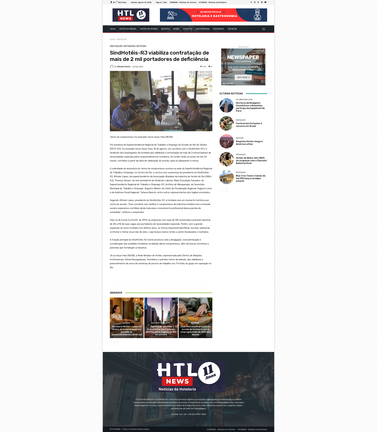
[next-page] (116, 343)
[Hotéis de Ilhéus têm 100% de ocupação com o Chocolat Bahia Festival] (226, 159)
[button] (263, 29)
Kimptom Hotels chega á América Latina (249, 142)
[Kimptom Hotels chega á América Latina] (226, 141)
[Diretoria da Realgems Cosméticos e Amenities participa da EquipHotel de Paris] (226, 105)
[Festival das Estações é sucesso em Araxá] (226, 123)
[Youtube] (265, 2)
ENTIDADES (129, 46)
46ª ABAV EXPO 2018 (244, 99)
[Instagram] (255, 2)
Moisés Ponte (123, 67)
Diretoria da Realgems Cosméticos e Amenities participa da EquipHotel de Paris (250, 107)
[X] (258, 2)
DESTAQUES (122, 39)
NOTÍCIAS (141, 46)
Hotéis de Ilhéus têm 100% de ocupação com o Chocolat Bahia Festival (251, 161)
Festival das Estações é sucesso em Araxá (249, 124)
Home (112, 39)
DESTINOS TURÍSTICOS (160, 323)
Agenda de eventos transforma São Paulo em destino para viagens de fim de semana (161, 330)
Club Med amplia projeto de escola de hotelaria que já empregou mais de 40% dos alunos (196, 330)
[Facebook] (251, 2)
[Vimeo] (262, 2)
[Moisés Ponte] (112, 67)
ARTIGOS (126, 323)
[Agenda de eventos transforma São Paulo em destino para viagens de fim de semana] (161, 318)
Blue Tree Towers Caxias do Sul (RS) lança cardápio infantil (251, 178)
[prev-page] (112, 343)
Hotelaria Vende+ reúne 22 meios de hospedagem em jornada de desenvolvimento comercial (126, 330)
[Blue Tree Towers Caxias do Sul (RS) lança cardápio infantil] (226, 177)
